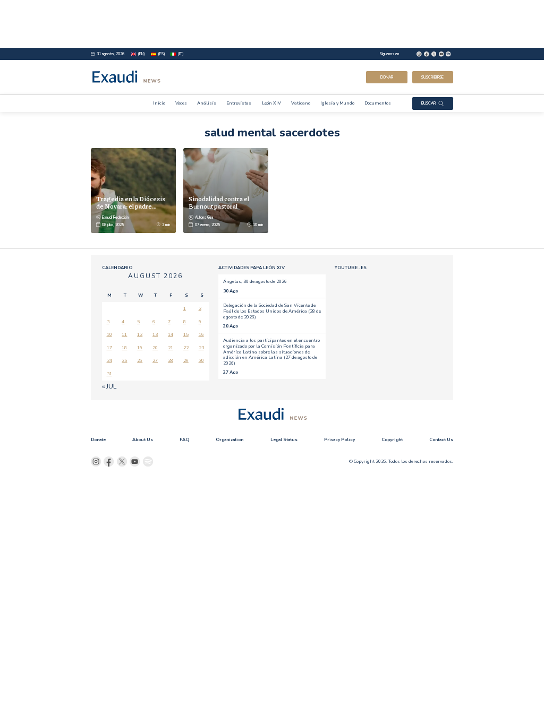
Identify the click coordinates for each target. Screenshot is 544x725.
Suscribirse (432, 77)
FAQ (184, 439)
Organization (229, 439)
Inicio (159, 103)
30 (201, 360)
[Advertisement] (272, 24)
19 (139, 347)
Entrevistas (238, 103)
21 (170, 347)
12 (139, 334)
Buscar (428, 103)
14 (170, 334)
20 (155, 347)
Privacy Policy (339, 439)
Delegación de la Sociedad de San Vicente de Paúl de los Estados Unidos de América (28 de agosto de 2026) (272, 311)
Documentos (377, 103)
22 (186, 347)
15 (186, 334)
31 (109, 373)
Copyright (392, 439)
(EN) (141, 53)
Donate (98, 439)
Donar (386, 77)
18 (124, 347)
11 (124, 334)
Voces (181, 103)
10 (109, 334)
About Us (142, 439)
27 (155, 360)
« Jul (109, 386)
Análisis (206, 103)
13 (155, 334)
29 (186, 360)
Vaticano (300, 103)
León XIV (271, 103)
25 (124, 360)
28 (170, 360)
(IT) (180, 53)
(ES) (161, 53)
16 (201, 334)
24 (109, 360)
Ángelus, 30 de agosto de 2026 (255, 281)
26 (139, 360)
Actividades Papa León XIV (251, 267)
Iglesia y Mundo (337, 103)
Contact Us (441, 439)
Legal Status (284, 439)
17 (109, 347)
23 (201, 347)
